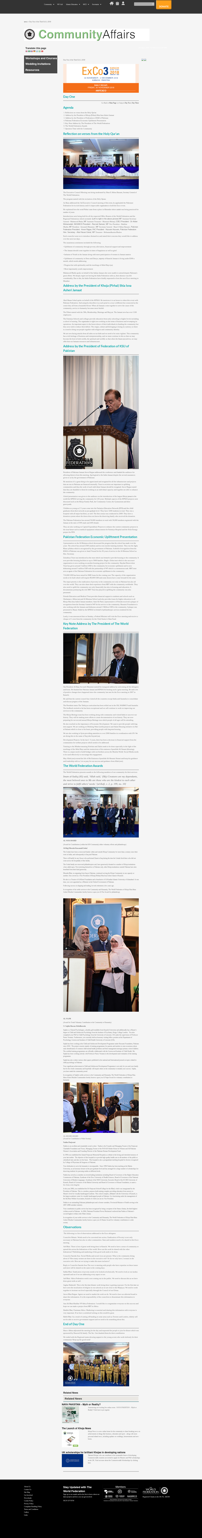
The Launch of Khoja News (76, 1428)
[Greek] (37, 51)
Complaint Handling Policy (33, 1507)
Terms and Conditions (31, 1509)
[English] (26, 51)
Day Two (128, 103)
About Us (27, 1487)
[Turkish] (42, 51)
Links (26, 1515)
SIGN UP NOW (68, 1501)
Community (47, 4)
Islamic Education (71, 4)
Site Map (27, 1492)
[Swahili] (39, 51)
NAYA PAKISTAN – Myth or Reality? (81, 1404)
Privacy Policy (29, 1504)
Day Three (135, 103)
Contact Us (27, 1489)
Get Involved (28, 1495)
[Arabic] (29, 51)
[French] (32, 51)
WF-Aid (60, 4)
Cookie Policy (28, 1501)
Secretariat (94, 4)
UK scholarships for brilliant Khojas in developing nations (93, 1452)
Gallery (26, 1512)
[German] (34, 51)
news (25, 22)
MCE (84, 4)
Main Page (112, 103)
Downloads (28, 1498)
